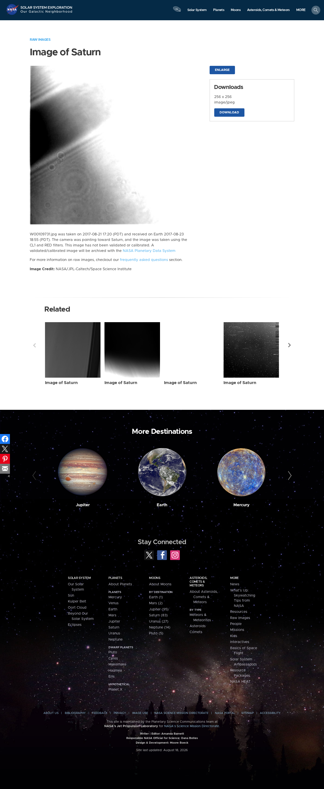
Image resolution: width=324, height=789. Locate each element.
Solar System (79, 578)
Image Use (140, 713)
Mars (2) (156, 603)
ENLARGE (222, 70)
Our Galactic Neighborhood (46, 12)
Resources (238, 611)
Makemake (117, 664)
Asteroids (198, 626)
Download (229, 112)
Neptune (115, 639)
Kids (233, 636)
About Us (51, 713)
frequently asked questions (144, 260)
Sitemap (247, 713)
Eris (111, 676)
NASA (13, 9)
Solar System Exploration (46, 6)
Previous (34, 345)
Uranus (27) (158, 621)
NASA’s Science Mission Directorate (191, 726)
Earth (162, 505)
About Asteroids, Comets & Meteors (204, 597)
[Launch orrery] (177, 11)
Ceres (113, 658)
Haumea (115, 670)
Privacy (120, 713)
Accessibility (270, 713)
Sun (71, 595)
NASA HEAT (240, 681)
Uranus (114, 633)
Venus (113, 603)
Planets (115, 578)
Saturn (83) (158, 615)
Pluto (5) (156, 633)
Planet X (115, 689)
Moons (154, 578)
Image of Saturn (61, 383)
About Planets (120, 584)
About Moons (160, 584)
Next (289, 345)
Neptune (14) (159, 627)
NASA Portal (225, 713)
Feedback (99, 713)
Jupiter (83, 505)
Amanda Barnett (172, 733)
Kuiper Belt (77, 601)
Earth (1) (156, 597)
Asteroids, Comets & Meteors (198, 582)
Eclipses (75, 624)
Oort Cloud (77, 607)
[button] (301, 10)
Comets (196, 632)
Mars (112, 615)
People (236, 624)
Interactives (239, 642)
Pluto (112, 652)
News (234, 584)
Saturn (113, 627)
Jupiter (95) (159, 609)
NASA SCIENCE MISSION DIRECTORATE (181, 713)
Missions (237, 630)
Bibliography (75, 713)
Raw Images (40, 39)
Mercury (241, 505)
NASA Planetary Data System (149, 251)
